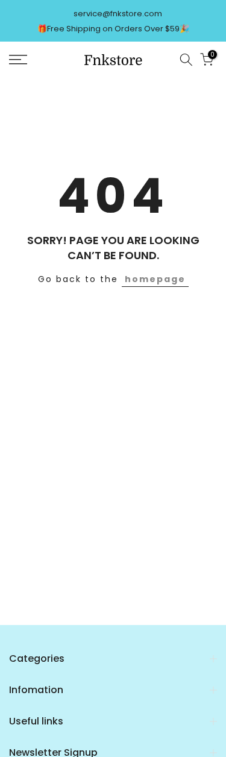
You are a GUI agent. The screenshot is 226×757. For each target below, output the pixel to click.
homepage (155, 279)
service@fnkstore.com (118, 13)
